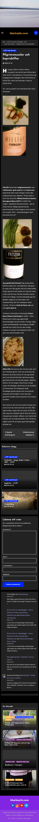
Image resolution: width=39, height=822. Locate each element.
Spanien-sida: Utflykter (24, 740)
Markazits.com (19, 33)
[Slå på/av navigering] (2, 33)
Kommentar (7, 529)
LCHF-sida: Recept (9, 50)
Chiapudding (9, 504)
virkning (8, 720)
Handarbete (10, 717)
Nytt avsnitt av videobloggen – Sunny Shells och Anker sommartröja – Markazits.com (20, 612)
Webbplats (6, 574)
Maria (9, 657)
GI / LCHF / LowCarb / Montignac (19, 818)
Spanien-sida (10, 740)
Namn (5, 557)
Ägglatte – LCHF (11, 483)
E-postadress (8, 565)
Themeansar (28, 815)
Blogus (19, 815)
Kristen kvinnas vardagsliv (24, 717)
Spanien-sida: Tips (23, 762)
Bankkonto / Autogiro (13, 765)
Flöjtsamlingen (23, 594)
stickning (19, 780)
